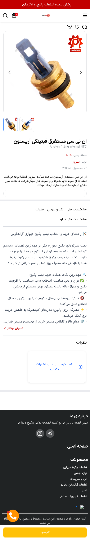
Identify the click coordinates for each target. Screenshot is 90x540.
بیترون (76, 162)
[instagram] (40, 433)
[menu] (85, 15)
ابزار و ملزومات (78, 479)
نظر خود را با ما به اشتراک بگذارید (54, 367)
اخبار (84, 490)
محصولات (79, 460)
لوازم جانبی (80, 473)
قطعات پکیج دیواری (75, 467)
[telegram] (50, 433)
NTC (69, 155)
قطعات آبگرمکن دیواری (73, 485)
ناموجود (45, 532)
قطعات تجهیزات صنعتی (73, 496)
